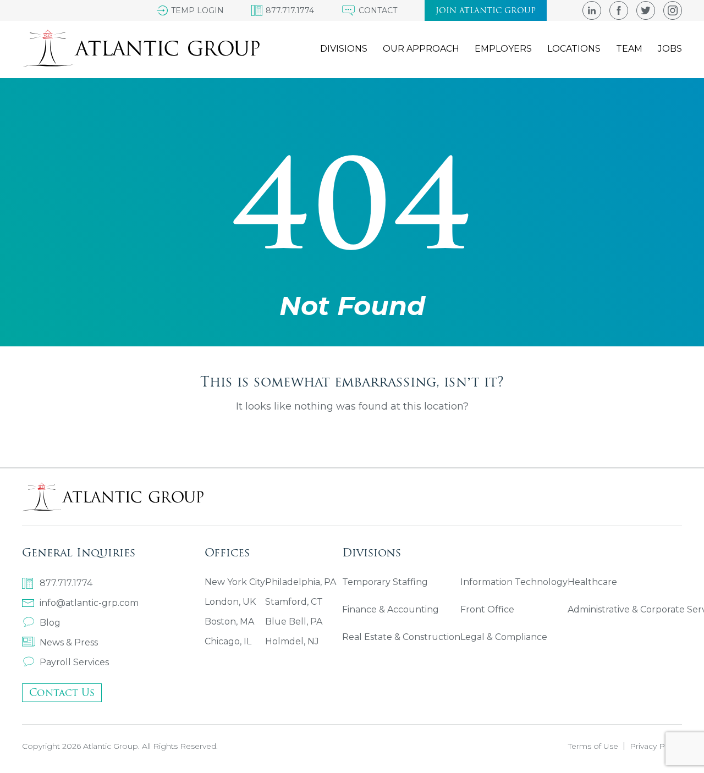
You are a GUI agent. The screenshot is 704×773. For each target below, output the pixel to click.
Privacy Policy (656, 746)
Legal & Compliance (503, 637)
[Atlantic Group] (141, 48)
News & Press (69, 642)
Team (629, 48)
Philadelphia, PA (300, 582)
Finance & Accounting (390, 609)
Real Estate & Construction (401, 637)
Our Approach (421, 48)
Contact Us (62, 692)
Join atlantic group (486, 10)
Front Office (487, 609)
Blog (50, 622)
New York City (235, 582)
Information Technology (514, 582)
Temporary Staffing (385, 582)
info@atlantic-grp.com (89, 603)
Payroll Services (74, 662)
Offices (227, 552)
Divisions (343, 48)
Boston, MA (229, 621)
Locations (574, 48)
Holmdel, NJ (292, 641)
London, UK (230, 602)
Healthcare (592, 582)
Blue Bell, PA (293, 621)
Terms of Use (593, 746)
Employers (503, 48)
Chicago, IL (228, 641)
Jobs (670, 48)
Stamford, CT (294, 602)
